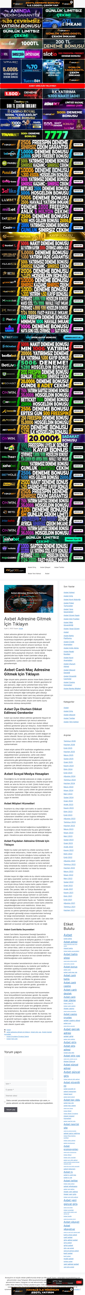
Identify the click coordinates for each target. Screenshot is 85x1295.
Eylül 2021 (68, 900)
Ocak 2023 (68, 843)
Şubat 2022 (68, 882)
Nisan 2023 (68, 833)
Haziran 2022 (69, 868)
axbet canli (67, 969)
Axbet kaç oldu (72, 1099)
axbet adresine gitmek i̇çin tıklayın (18, 1032)
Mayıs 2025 (68, 755)
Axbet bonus (70, 966)
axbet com (67, 1023)
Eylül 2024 (68, 773)
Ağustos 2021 (69, 903)
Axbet (47, 574)
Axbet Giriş (32, 567)
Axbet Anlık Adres (71, 648)
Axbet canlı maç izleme (70, 999)
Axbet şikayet (71, 1221)
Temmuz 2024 (70, 780)
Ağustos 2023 (69, 819)
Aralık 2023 (68, 804)
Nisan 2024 (68, 790)
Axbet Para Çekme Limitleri (70, 1137)
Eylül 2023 (68, 815)
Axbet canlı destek (70, 991)
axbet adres (68, 938)
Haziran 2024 (69, 783)
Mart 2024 (68, 794)
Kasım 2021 (68, 893)
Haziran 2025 (69, 752)
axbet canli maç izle (70, 972)
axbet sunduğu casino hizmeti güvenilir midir (71, 1163)
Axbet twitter (71, 1180)
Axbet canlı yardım (69, 1006)
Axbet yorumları (69, 1210)
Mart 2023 (68, 836)
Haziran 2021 (69, 910)
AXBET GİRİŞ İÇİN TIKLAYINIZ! (42, 86)
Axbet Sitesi (67, 1155)
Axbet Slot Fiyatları (71, 619)
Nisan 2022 (68, 875)
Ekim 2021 (68, 896)
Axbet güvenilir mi (72, 1084)
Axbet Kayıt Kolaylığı (72, 599)
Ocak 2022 (68, 886)
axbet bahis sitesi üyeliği (70, 961)
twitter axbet (68, 1261)
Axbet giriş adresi (69, 1047)
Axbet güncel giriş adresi (72, 1079)
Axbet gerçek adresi (72, 1031)
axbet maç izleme (70, 1105)
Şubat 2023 (68, 840)
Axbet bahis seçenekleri (71, 951)
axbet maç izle (69, 1103)
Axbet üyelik (68, 1216)
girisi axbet (68, 1245)
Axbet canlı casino (70, 984)
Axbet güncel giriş (72, 1073)
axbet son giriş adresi (71, 1160)
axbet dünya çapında (69, 1026)
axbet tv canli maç (70, 1175)
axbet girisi (68, 1036)
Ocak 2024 (68, 801)
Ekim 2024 (68, 769)
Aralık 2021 (68, 889)
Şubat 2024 (68, 797)
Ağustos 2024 (69, 776)
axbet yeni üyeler (68, 1207)
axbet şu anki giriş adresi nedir (72, 1232)
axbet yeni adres (69, 1189)
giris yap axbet (69, 1248)
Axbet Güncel (69, 1061)
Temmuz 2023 (70, 822)
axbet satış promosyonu (70, 1152)
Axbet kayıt (68, 1094)
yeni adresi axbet (71, 1264)
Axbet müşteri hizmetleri (69, 1117)
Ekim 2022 (68, 854)
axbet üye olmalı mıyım (70, 1219)
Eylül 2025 (68, 748)
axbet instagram (70, 1091)
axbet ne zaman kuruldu (70, 1131)
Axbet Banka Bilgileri (72, 689)
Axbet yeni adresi (71, 1192)
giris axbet (68, 1243)
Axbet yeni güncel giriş (71, 1202)
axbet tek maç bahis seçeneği (71, 1166)
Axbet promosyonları (71, 1148)
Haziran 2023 (69, 826)
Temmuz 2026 (70, 741)
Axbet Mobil (67, 1111)
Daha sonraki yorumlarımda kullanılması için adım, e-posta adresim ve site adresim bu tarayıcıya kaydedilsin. (29, 1101)
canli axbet (68, 1237)
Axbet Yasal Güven (72, 629)
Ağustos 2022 (69, 861)
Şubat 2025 (68, 759)
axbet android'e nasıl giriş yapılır (70, 945)
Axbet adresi (70, 941)
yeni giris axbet (69, 1267)
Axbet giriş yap (36, 1032)
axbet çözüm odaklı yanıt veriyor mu (70, 1212)
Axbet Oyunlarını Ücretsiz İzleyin (18, 1036)
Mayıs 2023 (68, 829)
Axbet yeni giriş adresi (71, 1197)
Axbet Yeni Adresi (34, 574)
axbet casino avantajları (70, 1011)
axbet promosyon (69, 1143)
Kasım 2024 (69, 766)
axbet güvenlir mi (69, 1089)
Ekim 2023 (68, 812)
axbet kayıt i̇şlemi (69, 1097)
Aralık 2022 (68, 847)
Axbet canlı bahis (70, 977)
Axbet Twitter (59, 567)
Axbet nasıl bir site (71, 1126)
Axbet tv (68, 1172)
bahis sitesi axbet (70, 1235)
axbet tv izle (68, 1177)
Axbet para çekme (69, 1140)
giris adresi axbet (71, 1240)
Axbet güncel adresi (71, 1066)
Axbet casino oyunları (70, 1016)
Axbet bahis (68, 948)
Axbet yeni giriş (70, 1194)
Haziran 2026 (69, 745)
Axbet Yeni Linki (12, 1039)
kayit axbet (68, 1253)
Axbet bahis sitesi (71, 956)
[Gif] (42, 236)
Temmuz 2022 (70, 864)
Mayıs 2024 (68, 787)
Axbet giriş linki (69, 1052)
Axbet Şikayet (45, 567)
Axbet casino (69, 1008)
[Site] (42, 144)
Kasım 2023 (69, 808)
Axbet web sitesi (69, 1184)
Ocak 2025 (68, 762)
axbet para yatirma (72, 1133)
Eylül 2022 (68, 857)
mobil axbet (68, 1259)
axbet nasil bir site (69, 1121)
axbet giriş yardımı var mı (70, 1059)
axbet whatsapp (70, 1186)
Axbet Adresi (69, 592)
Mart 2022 (68, 878)
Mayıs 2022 (68, 871)
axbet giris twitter (69, 1039)
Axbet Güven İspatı (72, 615)
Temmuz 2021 (69, 907)
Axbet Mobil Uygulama (71, 1113)
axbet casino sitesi (72, 1020)
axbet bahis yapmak (69, 963)
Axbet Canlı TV (68, 1003)
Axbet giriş (70, 1042)
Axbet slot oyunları (70, 1157)
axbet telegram (69, 1169)
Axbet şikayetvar (69, 1227)
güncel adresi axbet (71, 1251)
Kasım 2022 (68, 850)
